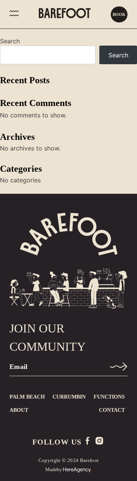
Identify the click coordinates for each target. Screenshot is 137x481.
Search (10, 41)
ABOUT (19, 410)
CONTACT (112, 410)
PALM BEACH (27, 397)
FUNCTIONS (109, 397)
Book (119, 14)
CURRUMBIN (69, 397)
